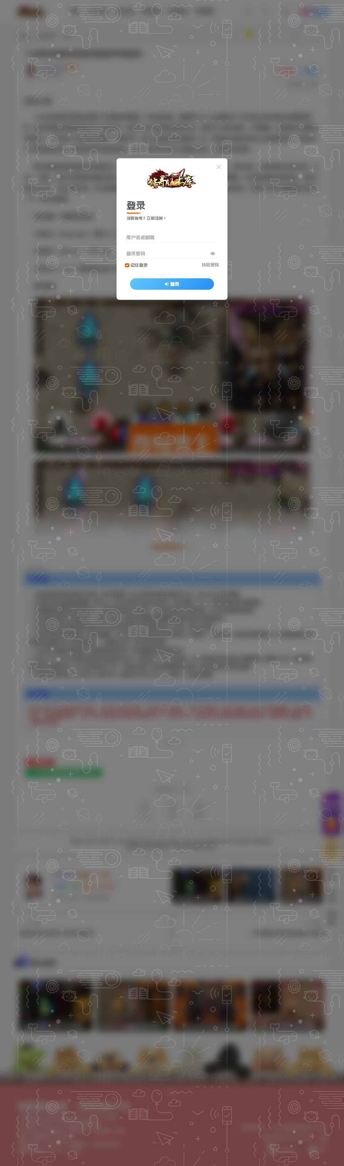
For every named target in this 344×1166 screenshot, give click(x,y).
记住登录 (139, 265)
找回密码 (210, 265)
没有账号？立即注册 (145, 218)
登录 (174, 284)
